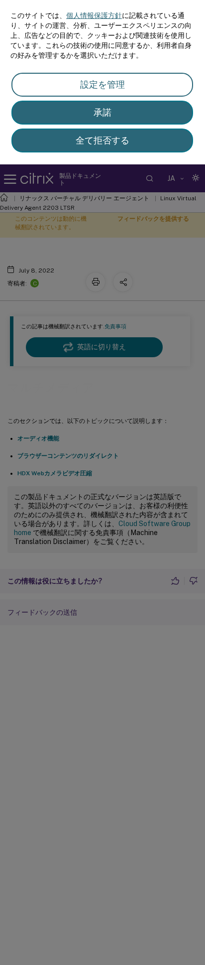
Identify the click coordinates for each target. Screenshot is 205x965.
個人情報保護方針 (94, 15)
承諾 (102, 112)
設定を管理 (102, 84)
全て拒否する (102, 140)
